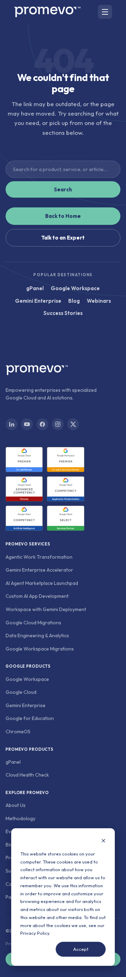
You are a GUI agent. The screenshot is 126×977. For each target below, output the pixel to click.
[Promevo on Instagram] (58, 424)
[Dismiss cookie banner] (103, 841)
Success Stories (63, 313)
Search (63, 189)
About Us (16, 805)
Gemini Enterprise (38, 300)
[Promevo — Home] (47, 12)
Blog (74, 300)
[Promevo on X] (73, 424)
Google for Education (30, 718)
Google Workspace (75, 288)
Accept (81, 949)
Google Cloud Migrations (33, 622)
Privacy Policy (34, 933)
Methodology (20, 818)
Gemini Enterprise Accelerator (39, 570)
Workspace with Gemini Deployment (46, 609)
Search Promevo (63, 152)
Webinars (99, 300)
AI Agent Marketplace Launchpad (42, 583)
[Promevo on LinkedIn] (12, 424)
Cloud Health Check (27, 775)
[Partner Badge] (24, 459)
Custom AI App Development (37, 596)
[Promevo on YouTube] (27, 424)
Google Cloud (21, 692)
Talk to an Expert (63, 237)
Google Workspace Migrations (40, 649)
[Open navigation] (105, 12)
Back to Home (63, 216)
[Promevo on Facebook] (42, 424)
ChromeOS (18, 731)
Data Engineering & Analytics (37, 635)
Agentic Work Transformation (39, 557)
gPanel (35, 288)
